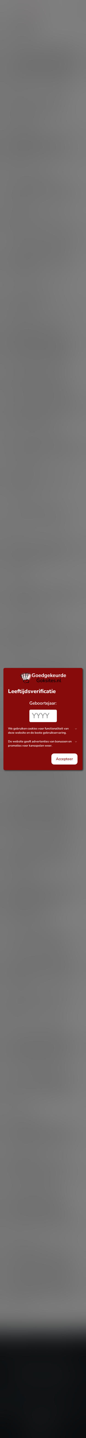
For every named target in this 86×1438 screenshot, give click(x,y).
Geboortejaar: (43, 703)
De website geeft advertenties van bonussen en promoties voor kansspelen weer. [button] (40, 744)
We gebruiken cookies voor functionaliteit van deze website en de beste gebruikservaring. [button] (38, 731)
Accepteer (64, 759)
